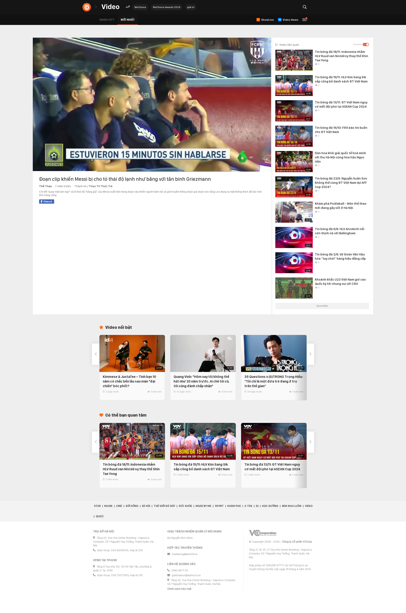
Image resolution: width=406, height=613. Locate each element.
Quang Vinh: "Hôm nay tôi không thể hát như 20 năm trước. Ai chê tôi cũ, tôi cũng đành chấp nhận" (201, 381)
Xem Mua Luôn (291, 505)
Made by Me (203, 505)
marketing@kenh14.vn (185, 554)
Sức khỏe (185, 505)
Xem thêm (322, 305)
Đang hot (106, 19)
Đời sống (132, 505)
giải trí (190, 7)
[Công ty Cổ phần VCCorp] (262, 533)
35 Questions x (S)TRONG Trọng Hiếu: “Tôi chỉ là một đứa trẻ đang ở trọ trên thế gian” (273, 381)
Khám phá (234, 505)
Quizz (100, 516)
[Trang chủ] (110, 7)
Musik (108, 505)
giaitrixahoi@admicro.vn (186, 575)
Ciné (119, 505)
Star (97, 505)
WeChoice (140, 7)
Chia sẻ (47, 201)
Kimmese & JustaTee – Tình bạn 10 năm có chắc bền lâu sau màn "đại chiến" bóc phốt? (129, 381)
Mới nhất (128, 19)
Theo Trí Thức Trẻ (100, 186)
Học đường (270, 505)
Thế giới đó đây (164, 505)
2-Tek (248, 505)
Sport (219, 505)
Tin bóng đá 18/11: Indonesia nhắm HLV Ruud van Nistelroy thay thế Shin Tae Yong (131, 469)
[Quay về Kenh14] (86, 7)
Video (309, 505)
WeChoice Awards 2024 (166, 7)
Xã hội (146, 505)
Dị (257, 505)
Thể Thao (45, 186)
